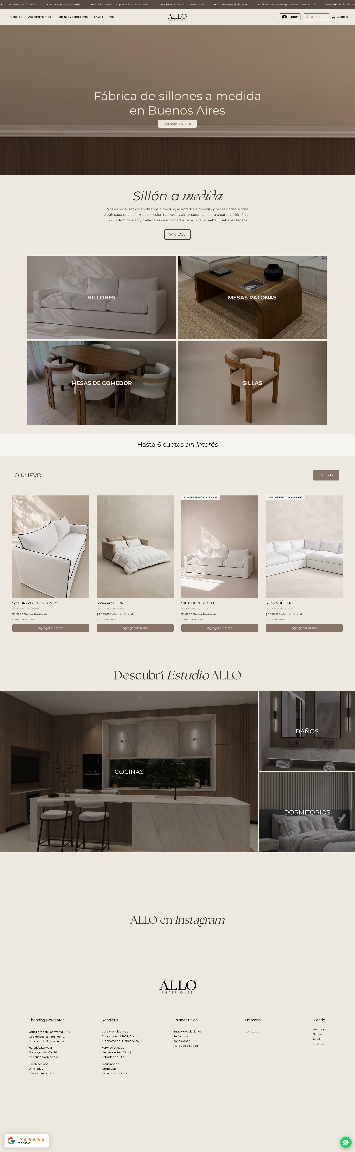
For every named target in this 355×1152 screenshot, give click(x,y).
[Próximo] (332, 445)
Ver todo (319, 1113)
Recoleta (38, 4)
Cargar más (177, 644)
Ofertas (318, 1127)
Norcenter (52, 4)
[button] (340, 17)
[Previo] (23, 445)
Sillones (318, 1118)
